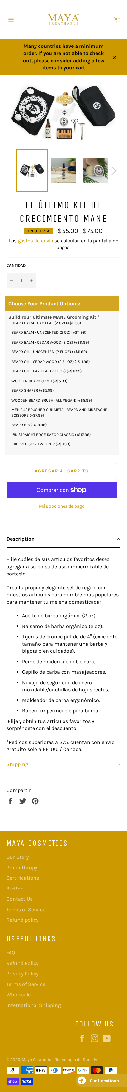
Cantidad (16, 265)
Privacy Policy (22, 973)
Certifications (23, 878)
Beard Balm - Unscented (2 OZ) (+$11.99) (48, 332)
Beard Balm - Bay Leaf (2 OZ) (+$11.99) (46, 323)
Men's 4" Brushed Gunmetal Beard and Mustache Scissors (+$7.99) (59, 412)
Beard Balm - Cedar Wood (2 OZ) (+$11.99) (50, 342)
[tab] (63, 539)
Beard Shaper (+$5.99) (32, 390)
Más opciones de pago (62, 506)
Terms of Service (26, 909)
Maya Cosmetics (38, 1059)
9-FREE (15, 888)
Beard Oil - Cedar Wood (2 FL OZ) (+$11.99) (50, 361)
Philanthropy (22, 867)
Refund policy (22, 920)
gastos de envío (35, 241)
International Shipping (34, 1005)
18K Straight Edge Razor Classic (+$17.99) (51, 434)
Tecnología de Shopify (76, 1059)
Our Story (18, 857)
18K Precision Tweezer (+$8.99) (40, 444)
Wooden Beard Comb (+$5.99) (39, 381)
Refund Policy (22, 963)
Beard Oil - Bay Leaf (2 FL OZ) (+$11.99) (46, 371)
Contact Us (20, 899)
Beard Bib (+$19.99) (29, 425)
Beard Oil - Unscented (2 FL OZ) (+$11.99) (49, 351)
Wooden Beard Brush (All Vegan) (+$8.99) (51, 400)
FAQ (11, 953)
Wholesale (19, 994)
